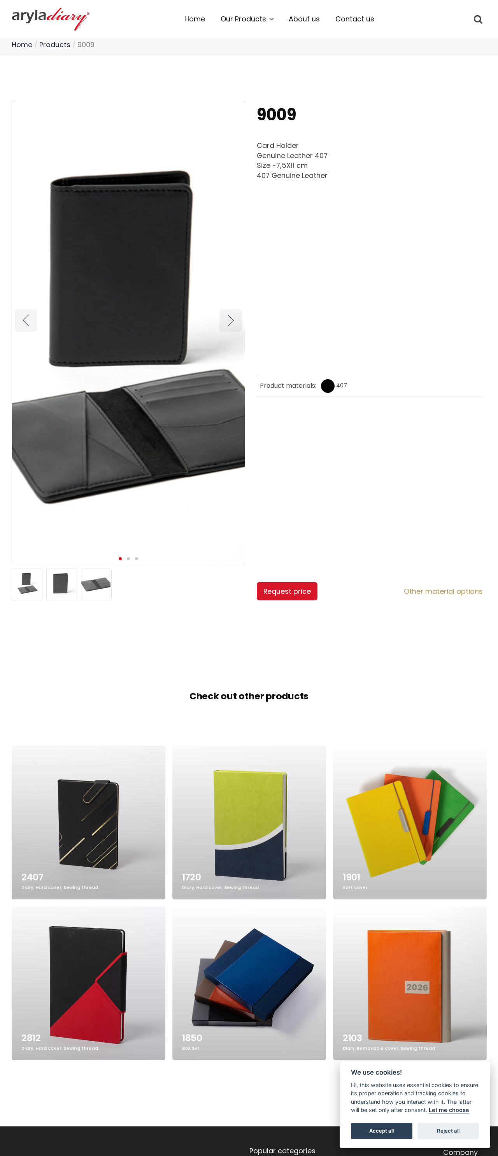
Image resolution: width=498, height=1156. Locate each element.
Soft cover (355, 887)
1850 (192, 1037)
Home (22, 44)
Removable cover (377, 1048)
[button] (247, 19)
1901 (351, 877)
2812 (31, 1037)
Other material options (443, 591)
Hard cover (48, 887)
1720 (191, 877)
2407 (32, 877)
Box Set (191, 1048)
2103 (352, 1037)
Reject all (448, 1131)
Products (54, 44)
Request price (287, 591)
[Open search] (478, 19)
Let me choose (449, 1110)
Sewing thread (80, 887)
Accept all (381, 1131)
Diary (27, 887)
